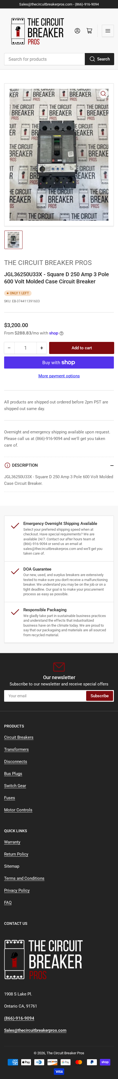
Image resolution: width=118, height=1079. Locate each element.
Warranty (12, 842)
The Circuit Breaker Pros (48, 263)
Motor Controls (18, 809)
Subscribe (100, 695)
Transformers (16, 749)
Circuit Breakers (18, 737)
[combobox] (59, 59)
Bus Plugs (13, 773)
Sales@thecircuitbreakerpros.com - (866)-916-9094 (59, 4)
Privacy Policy (17, 890)
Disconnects (15, 761)
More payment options (59, 376)
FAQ (8, 902)
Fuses (9, 797)
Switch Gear (15, 785)
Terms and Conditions (24, 878)
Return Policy (16, 854)
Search (103, 59)
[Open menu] (108, 31)
